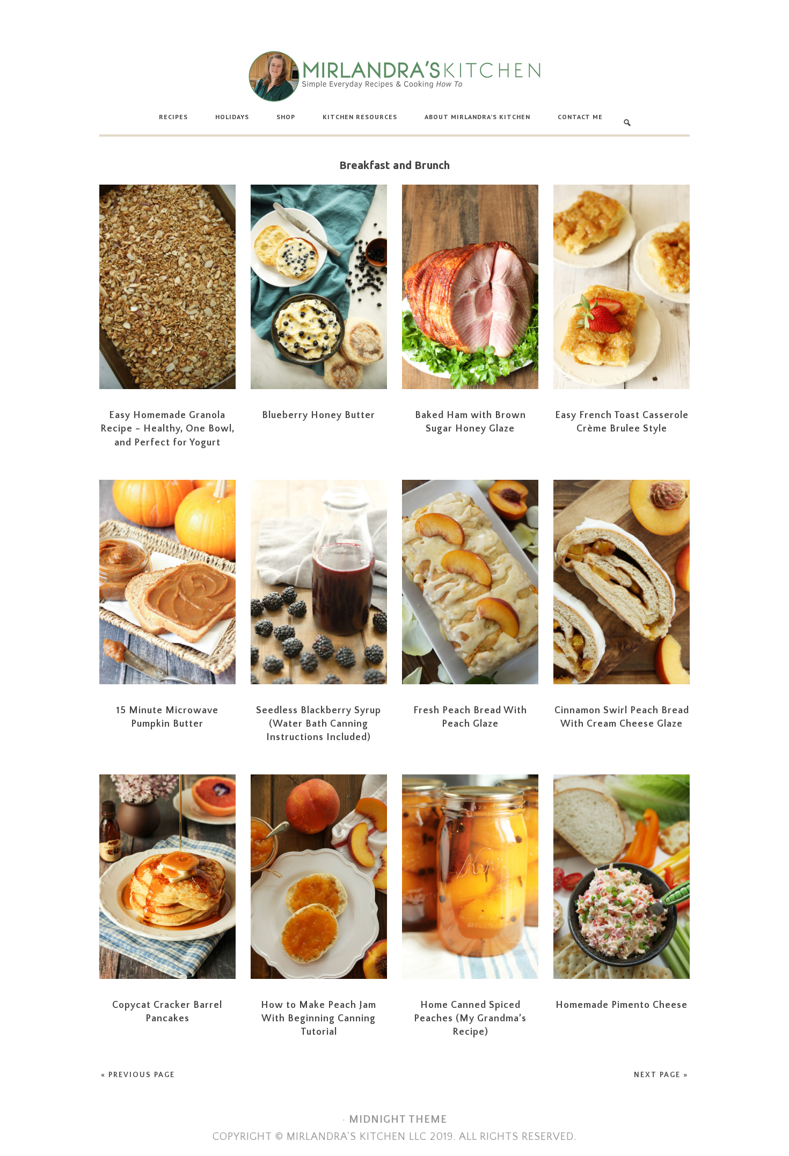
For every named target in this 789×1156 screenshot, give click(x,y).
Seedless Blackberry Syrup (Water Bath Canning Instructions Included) (318, 724)
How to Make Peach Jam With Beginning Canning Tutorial (318, 1018)
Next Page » (661, 1075)
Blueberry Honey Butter (318, 415)
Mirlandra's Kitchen (394, 76)
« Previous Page (138, 1075)
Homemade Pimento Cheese (622, 1005)
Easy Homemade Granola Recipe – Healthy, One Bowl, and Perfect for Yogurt (167, 429)
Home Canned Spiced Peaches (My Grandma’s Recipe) (470, 1018)
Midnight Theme (398, 1119)
